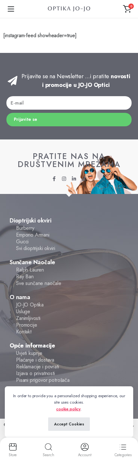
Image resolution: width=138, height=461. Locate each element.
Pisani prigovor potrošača (43, 380)
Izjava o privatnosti (35, 373)
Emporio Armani (32, 235)
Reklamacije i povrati (37, 367)
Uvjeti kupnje (29, 353)
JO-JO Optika (30, 305)
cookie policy (68, 409)
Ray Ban (25, 276)
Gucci (22, 242)
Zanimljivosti (28, 318)
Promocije (26, 325)
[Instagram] (64, 178)
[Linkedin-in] (74, 178)
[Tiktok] (84, 178)
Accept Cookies (69, 424)
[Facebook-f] (54, 178)
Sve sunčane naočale (38, 283)
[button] (127, 9)
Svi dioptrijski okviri (35, 248)
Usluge (23, 311)
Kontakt (23, 332)
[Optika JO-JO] (69, 9)
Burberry (25, 228)
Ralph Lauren (30, 270)
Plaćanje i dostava (35, 360)
